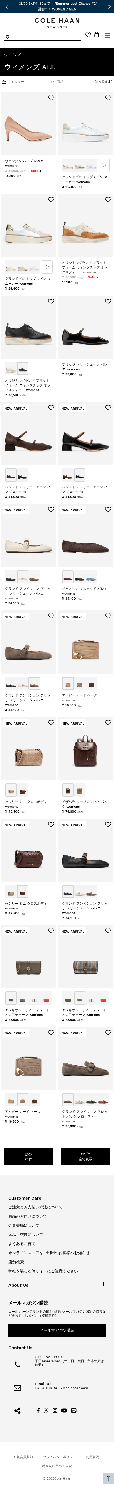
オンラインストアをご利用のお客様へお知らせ (49, 1253)
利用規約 (92, 1457)
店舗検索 (16, 1262)
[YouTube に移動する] (64, 1410)
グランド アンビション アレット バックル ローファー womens (84, 1116)
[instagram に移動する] (55, 1410)
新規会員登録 (23, 1457)
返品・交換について (25, 1234)
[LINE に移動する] (73, 1410)
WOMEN (58, 9)
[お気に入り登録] (51, 98)
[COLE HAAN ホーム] (57, 23)
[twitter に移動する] (46, 1410)
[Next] (104, 165)
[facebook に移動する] (38, 1410)
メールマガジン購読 (57, 1330)
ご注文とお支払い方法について (35, 1207)
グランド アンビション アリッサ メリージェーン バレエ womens (27, 593)
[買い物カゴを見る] (96, 35)
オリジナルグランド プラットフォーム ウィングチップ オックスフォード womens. (84, 267)
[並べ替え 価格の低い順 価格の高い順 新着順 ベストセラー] (100, 81)
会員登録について (23, 1225)
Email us (43, 1383)
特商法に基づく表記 (57, 1466)
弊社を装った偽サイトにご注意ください (43, 1271)
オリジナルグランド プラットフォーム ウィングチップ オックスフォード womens (27, 385)
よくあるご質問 (21, 1243)
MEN (72, 9)
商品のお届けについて (27, 1216)
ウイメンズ (12, 55)
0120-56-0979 (48, 1357)
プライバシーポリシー (59, 1457)
